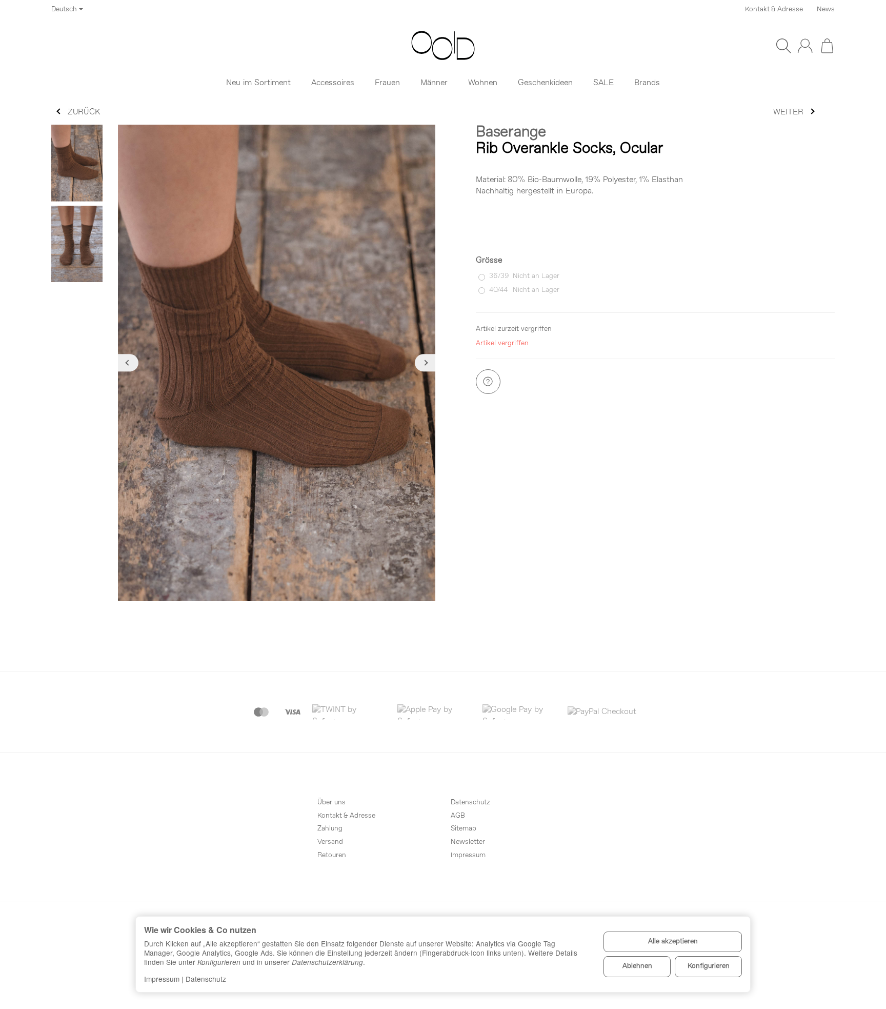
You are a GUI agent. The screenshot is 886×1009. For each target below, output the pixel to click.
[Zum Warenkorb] (827, 45)
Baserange (511, 132)
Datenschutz (206, 979)
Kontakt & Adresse (774, 9)
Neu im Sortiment (258, 83)
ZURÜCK (84, 112)
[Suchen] (783, 45)
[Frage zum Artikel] (488, 381)
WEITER (788, 112)
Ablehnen (637, 966)
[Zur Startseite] (443, 45)
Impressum (161, 979)
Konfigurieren (709, 966)
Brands (647, 83)
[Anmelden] (805, 45)
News (826, 9)
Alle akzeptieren (673, 941)
